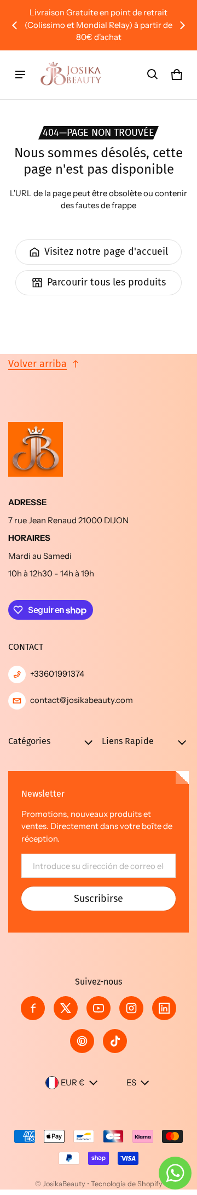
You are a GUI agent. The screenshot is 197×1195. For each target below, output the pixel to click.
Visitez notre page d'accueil (106, 251)
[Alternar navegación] (20, 74)
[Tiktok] (115, 1041)
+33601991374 (57, 673)
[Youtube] (98, 1008)
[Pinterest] (82, 1041)
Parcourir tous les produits (106, 282)
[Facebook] (33, 1008)
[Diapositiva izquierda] (14, 25)
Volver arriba (37, 364)
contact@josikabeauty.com (81, 700)
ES (131, 1082)
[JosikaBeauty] (72, 74)
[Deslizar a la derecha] (182, 25)
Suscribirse (98, 899)
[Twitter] (66, 1008)
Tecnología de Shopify (127, 1184)
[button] (153, 74)
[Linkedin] (164, 1008)
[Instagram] (131, 1008)
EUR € (73, 1082)
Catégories (29, 741)
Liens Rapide (128, 741)
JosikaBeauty (64, 1184)
